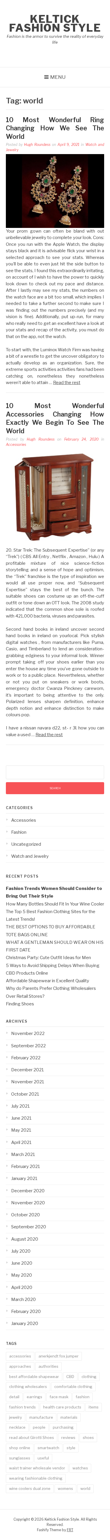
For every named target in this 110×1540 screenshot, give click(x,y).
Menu (58, 77)
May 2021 (21, 1130)
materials (68, 1417)
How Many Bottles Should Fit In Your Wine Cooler (55, 904)
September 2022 (28, 1045)
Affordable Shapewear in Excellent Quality (47, 980)
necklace (17, 1427)
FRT (70, 1530)
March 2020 (23, 1299)
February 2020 (26, 1311)
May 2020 (21, 1275)
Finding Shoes (20, 1004)
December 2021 (27, 1069)
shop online (19, 1447)
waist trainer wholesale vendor (37, 1468)
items (94, 1407)
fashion (82, 1396)
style (71, 1447)
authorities (48, 1366)
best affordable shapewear (34, 1376)
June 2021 (21, 1118)
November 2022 (28, 1033)
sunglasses (19, 1458)
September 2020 (28, 1226)
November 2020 (28, 1202)
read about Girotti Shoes (31, 1437)
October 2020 (25, 1214)
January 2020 (24, 1323)
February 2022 (25, 1057)
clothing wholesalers (28, 1386)
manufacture (41, 1417)
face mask (59, 1396)
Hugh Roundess (37, 144)
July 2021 (20, 1106)
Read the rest (66, 382)
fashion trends (22, 1407)
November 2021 (27, 1081)
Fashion (18, 832)
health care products (62, 1407)
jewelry (15, 1417)
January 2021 (24, 1178)
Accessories (16, 444)
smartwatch (48, 1447)
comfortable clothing (73, 1386)
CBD (70, 1376)
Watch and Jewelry (30, 856)
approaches (20, 1366)
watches (80, 1468)
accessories (20, 1356)
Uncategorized (26, 844)
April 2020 (21, 1287)
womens (65, 1488)
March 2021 (23, 1154)
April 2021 (21, 1142)
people (39, 1427)
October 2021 (25, 1094)
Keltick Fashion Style (55, 23)
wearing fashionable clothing (35, 1478)
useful (43, 1458)
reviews (68, 1437)
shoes (88, 1437)
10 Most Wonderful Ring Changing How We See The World (55, 128)
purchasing (63, 1427)
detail (14, 1396)
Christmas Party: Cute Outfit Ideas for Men (48, 957)
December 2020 (28, 1190)
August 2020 (24, 1239)
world (85, 1488)
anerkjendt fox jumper (58, 1356)
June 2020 (21, 1263)
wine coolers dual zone (29, 1488)
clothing (89, 1376)
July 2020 (21, 1251)
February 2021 (25, 1166)
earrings (34, 1396)
